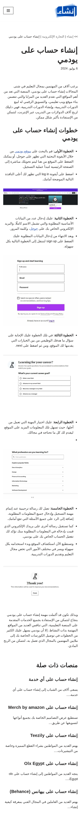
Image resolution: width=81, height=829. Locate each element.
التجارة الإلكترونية (53, 36)
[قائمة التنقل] (8, 10)
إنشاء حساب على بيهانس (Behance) (44, 791)
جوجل (34, 228)
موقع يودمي (23, 151)
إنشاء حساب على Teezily (54, 735)
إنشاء (70, 36)
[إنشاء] (66, 10)
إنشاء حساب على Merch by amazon (43, 707)
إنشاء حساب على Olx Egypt (51, 763)
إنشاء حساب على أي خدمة (53, 679)
